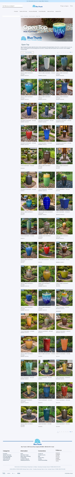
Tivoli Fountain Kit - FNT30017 (45, 400)
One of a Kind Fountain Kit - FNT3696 (27, 424)
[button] (37, 442)
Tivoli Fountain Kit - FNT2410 (27, 165)
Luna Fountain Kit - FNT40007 (63, 212)
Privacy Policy (41, 457)
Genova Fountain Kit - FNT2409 (45, 331)
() (72, 6)
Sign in (63, 6)
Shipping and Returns (25, 460)
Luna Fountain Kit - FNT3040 (27, 377)
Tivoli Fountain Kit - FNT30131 (63, 424)
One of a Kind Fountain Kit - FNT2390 (27, 73)
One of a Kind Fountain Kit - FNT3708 (62, 236)
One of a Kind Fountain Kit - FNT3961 (46, 353)
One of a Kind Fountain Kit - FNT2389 (62, 166)
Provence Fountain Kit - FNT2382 (63, 143)
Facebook (58, 453)
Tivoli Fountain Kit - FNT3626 (27, 235)
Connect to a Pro (41, 455)
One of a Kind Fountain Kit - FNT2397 (44, 97)
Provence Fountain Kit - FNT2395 (46, 120)
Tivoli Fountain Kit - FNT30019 (63, 400)
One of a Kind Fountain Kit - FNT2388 (44, 166)
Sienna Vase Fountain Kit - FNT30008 (44, 284)
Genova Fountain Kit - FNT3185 (63, 353)
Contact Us (40, 453)
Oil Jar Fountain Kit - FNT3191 (62, 259)
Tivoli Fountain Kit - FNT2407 (45, 377)
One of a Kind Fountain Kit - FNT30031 (27, 260)
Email (53, 446)
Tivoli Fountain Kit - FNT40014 (45, 189)
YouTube (57, 455)
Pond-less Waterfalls (33, 11)
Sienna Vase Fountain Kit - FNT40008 (27, 401)
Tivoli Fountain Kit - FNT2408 (63, 189)
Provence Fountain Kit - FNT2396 (63, 120)
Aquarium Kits (58, 11)
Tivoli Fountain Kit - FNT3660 (27, 331)
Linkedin (57, 458)
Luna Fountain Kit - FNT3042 (62, 307)
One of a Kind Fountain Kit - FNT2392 (62, 73)
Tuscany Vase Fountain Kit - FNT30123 (45, 236)
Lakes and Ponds (50, 11)
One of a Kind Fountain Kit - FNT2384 (27, 212)
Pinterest (58, 457)
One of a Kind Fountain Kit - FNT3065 (44, 308)
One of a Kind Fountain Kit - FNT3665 (27, 284)
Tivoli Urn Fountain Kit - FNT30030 (46, 259)
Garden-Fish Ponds (23, 11)
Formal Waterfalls (42, 11)
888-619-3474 (48, 446)
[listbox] (29, 52)
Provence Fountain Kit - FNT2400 (28, 189)
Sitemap (40, 459)
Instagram (58, 454)
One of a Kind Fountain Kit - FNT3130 (62, 284)
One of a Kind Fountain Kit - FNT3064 (27, 308)
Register (66, 6)
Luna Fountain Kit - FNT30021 (45, 143)
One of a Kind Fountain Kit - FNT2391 (46, 73)
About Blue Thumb (24, 455)
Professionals (23, 457)
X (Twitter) (58, 459)
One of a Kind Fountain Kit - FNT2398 (62, 97)
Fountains (16, 11)
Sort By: (23, 52)
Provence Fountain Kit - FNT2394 (28, 120)
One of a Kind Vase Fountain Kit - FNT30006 (45, 212)
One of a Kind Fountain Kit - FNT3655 (27, 354)
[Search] (3, 6)
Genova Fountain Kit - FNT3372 (63, 331)
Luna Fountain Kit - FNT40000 (63, 377)
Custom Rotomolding (42, 460)
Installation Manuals (25, 459)
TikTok (57, 461)
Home (22, 453)
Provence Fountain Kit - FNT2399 (28, 143)
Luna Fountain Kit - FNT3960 (44, 424)
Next (71, 52)
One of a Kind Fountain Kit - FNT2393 (27, 97)
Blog (39, 456)
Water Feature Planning (25, 456)
